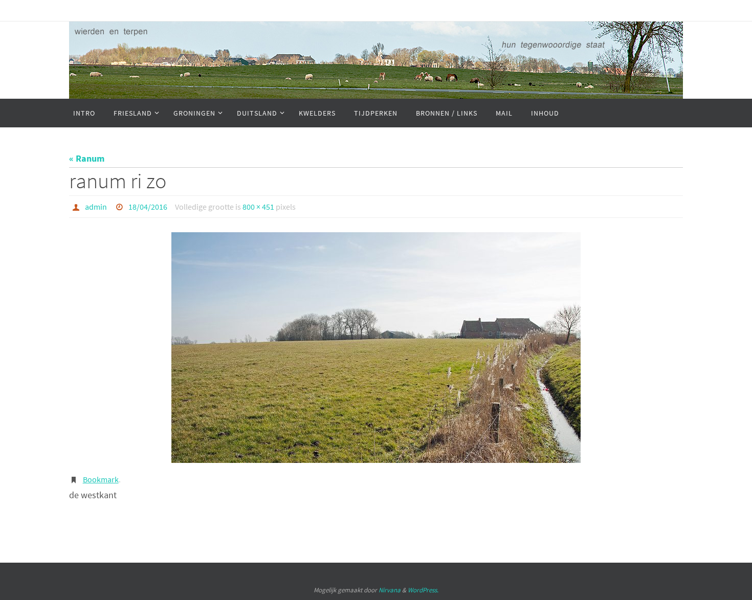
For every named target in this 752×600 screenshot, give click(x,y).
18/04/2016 (147, 207)
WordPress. (423, 590)
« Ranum (86, 158)
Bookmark (101, 479)
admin (96, 207)
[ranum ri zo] (376, 347)
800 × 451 (258, 207)
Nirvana (390, 590)
